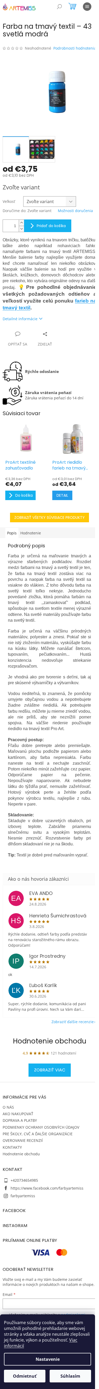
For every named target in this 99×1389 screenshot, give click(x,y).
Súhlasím (70, 1376)
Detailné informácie (20, 318)
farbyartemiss (23, 1195)
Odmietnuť (24, 1376)
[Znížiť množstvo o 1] (21, 229)
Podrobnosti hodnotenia (74, 48)
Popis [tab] (12, 532)
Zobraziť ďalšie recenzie (72, 1021)
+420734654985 (24, 1180)
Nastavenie (48, 1359)
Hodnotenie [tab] (30, 532)
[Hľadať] (59, 6)
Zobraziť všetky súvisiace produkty (49, 517)
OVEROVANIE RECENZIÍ (23, 1140)
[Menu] (87, 6)
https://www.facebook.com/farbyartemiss (47, 1188)
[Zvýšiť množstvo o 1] (21, 223)
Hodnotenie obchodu (49, 1041)
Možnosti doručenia (75, 210)
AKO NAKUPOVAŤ (18, 1113)
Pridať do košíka (51, 225)
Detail (62, 495)
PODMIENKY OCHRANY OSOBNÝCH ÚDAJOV (41, 1127)
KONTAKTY (12, 1147)
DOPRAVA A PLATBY (20, 1120)
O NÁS (8, 1107)
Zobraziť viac (49, 1070)
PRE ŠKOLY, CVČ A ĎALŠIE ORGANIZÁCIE (38, 1133)
